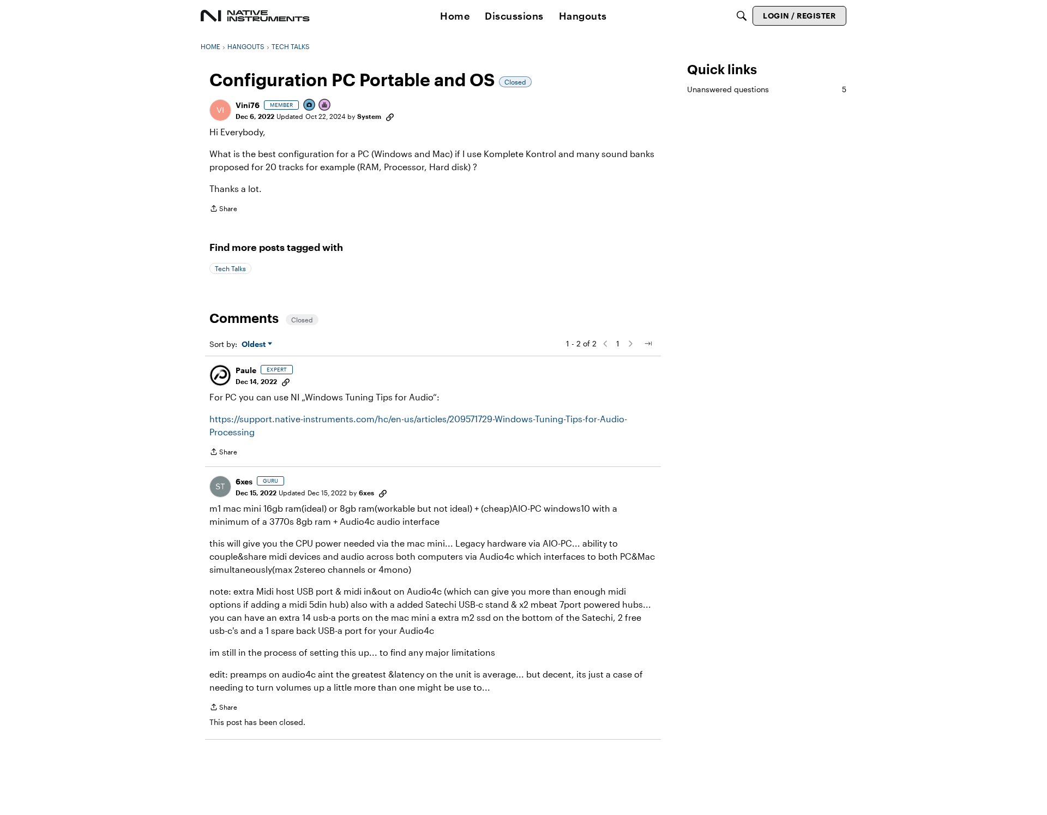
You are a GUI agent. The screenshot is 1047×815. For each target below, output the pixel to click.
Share (223, 210)
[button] (220, 110)
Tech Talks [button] (230, 268)
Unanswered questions (766, 89)
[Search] (741, 16)
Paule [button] (246, 370)
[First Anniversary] (325, 105)
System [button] (369, 116)
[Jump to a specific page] (648, 343)
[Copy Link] (389, 116)
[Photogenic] (309, 105)
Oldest (255, 344)
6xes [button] (244, 481)
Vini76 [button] (248, 105)
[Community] (255, 16)
